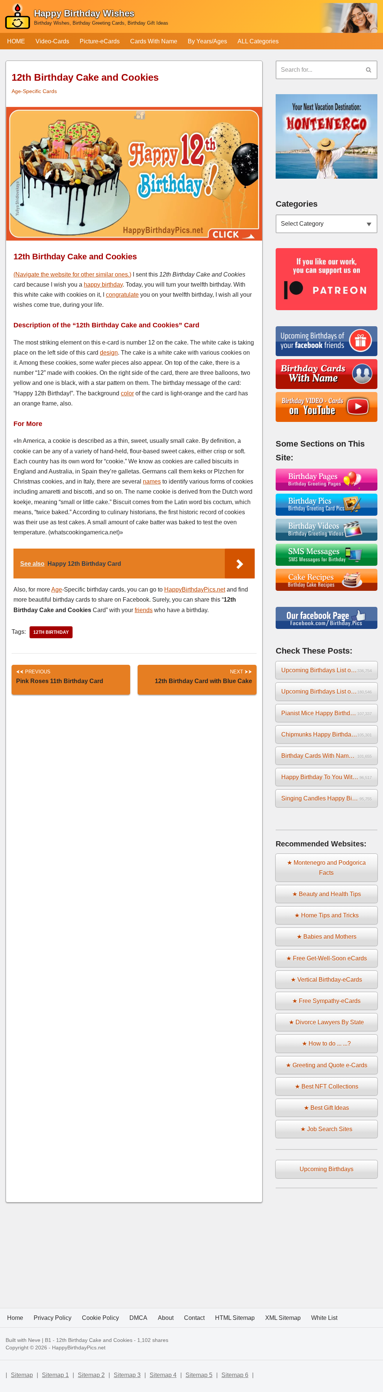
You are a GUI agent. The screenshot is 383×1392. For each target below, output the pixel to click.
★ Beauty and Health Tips (326, 894)
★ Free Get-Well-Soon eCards (326, 958)
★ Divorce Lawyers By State (326, 1022)
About (166, 1318)
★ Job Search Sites (326, 1129)
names (152, 481)
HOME (16, 41)
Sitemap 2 (91, 1375)
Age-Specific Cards (34, 91)
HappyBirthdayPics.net (194, 589)
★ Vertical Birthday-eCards (326, 979)
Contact (194, 1318)
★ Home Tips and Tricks (326, 915)
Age (56, 589)
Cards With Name (153, 41)
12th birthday (51, 632)
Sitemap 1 (55, 1375)
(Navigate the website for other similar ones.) (72, 274)
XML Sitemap (283, 1318)
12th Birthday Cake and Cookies (94, 1340)
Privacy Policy (52, 1318)
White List (324, 1318)
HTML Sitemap (235, 1318)
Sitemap (22, 1375)
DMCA (138, 1318)
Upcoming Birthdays (326, 1169)
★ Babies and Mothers (326, 936)
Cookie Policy (100, 1318)
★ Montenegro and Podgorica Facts (326, 867)
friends (144, 610)
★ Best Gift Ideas (326, 1108)
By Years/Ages (207, 41)
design (109, 352)
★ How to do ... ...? (326, 1043)
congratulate (122, 294)
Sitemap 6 (234, 1375)
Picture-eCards (100, 41)
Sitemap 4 (163, 1375)
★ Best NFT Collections (326, 1086)
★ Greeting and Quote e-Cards (326, 1065)
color (127, 393)
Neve (34, 1340)
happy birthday (103, 284)
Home (15, 1318)
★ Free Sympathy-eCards (326, 1001)
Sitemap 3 (127, 1375)
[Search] (369, 70)
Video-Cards (52, 41)
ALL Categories (258, 41)
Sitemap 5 (199, 1375)
